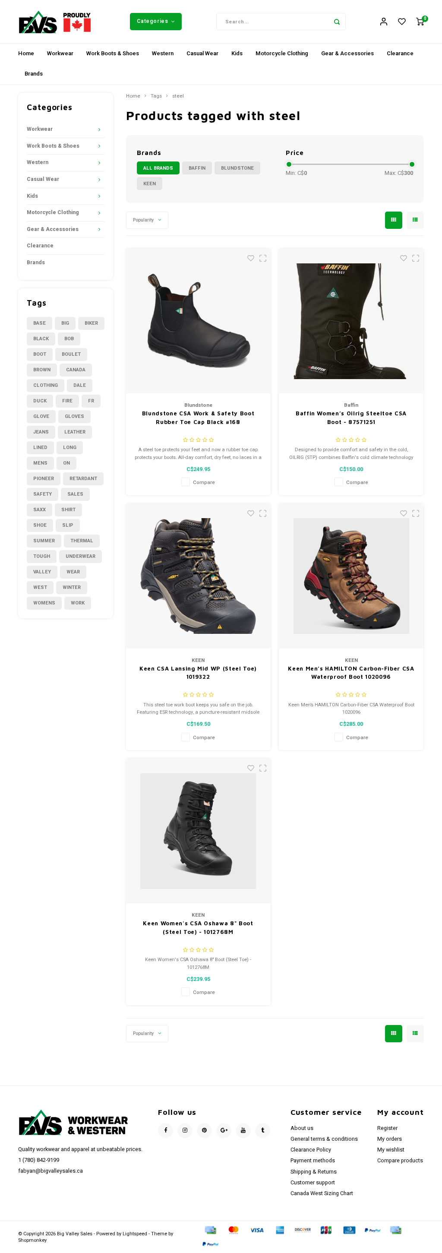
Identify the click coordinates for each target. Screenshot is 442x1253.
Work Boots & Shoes (112, 53)
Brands (34, 74)
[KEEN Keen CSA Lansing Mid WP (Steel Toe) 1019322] (198, 576)
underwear (80, 556)
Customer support (312, 1183)
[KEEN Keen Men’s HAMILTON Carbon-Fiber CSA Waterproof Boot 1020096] (351, 576)
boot (39, 354)
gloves (74, 416)
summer (44, 540)
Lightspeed (135, 1233)
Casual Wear (202, 53)
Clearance (400, 53)
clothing (45, 385)
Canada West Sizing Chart (321, 1193)
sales (75, 494)
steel (178, 96)
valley (42, 572)
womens (44, 603)
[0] (420, 22)
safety (42, 494)
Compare (204, 482)
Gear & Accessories (347, 53)
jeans (41, 432)
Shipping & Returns (313, 1172)
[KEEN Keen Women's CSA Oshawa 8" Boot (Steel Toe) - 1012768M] (198, 831)
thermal (81, 540)
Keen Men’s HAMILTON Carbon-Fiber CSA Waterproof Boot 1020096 (351, 672)
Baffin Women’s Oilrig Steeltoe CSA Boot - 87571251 (351, 417)
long (69, 447)
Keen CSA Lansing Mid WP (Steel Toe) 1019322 (198, 672)
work (78, 603)
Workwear (60, 53)
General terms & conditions (324, 1139)
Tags (156, 96)
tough (41, 556)
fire (67, 401)
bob (69, 338)
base (39, 323)
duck (40, 401)
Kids (237, 53)
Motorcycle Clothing (282, 53)
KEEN (149, 183)
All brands (158, 168)
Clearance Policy (310, 1150)
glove (41, 416)
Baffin (197, 168)
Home (26, 53)
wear (73, 572)
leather (74, 432)
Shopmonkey (32, 1240)
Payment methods (312, 1160)
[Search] (337, 21)
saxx (39, 509)
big (65, 323)
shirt (68, 509)
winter (72, 587)
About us (301, 1128)
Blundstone (237, 168)
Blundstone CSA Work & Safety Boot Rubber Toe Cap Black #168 (198, 417)
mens (40, 463)
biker (91, 323)
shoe (40, 525)
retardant (83, 478)
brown (42, 369)
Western (163, 53)
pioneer (43, 478)
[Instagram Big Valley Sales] (185, 1130)
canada (75, 369)
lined (40, 447)
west (40, 587)
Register (387, 1128)
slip (67, 525)
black (41, 338)
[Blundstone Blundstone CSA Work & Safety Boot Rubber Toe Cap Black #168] (198, 321)
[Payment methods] (209, 1230)
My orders (389, 1139)
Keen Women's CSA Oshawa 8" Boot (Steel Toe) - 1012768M (198, 927)
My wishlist (390, 1150)
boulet (71, 354)
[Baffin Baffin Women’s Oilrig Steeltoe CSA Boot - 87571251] (351, 321)
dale (79, 385)
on (66, 463)
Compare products (400, 1160)
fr (91, 401)
